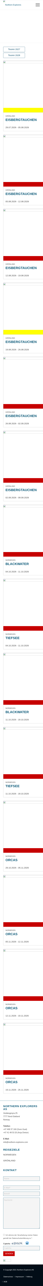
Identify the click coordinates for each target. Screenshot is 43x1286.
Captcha (6, 1244)
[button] (27, 1244)
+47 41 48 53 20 (10, 1133)
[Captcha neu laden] (27, 1243)
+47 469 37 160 (10, 1129)
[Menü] (36, 5)
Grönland (9, 1160)
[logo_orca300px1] (17, 5)
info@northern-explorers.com (15, 1142)
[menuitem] (36, 5)
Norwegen (9, 1155)
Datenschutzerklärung (20, 1238)
